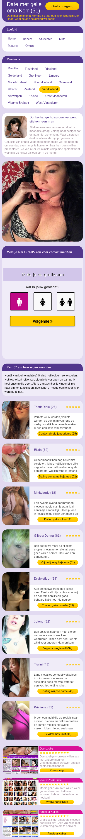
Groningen (35, 75)
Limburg (54, 75)
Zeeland (29, 89)
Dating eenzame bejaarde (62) (58, 476)
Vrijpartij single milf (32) (57, 648)
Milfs (62, 39)
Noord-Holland (43, 82)
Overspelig (57, 770)
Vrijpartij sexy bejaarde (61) (58, 562)
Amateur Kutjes (57, 833)
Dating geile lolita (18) (57, 519)
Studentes (45, 39)
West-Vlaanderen (47, 102)
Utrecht (12, 89)
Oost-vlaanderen (56, 96)
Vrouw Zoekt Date (57, 802)
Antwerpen (15, 96)
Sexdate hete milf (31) (57, 734)
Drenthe (13, 68)
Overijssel (65, 82)
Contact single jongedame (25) (58, 433)
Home (12, 38)
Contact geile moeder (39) (58, 605)
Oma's (29, 45)
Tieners (27, 39)
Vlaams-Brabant (18, 102)
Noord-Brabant (17, 82)
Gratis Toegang (62, 6)
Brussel (34, 96)
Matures (13, 45)
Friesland (50, 69)
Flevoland (31, 69)
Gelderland (15, 75)
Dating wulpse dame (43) (57, 691)
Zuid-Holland (49, 89)
